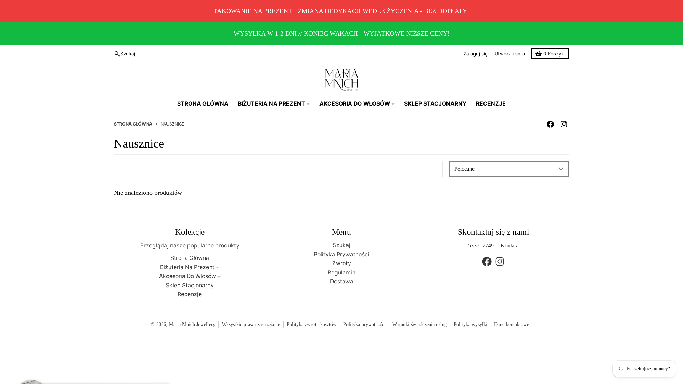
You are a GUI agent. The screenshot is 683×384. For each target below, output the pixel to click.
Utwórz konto (509, 54)
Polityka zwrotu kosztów (312, 324)
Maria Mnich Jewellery (192, 324)
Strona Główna (133, 124)
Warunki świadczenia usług (419, 324)
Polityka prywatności (364, 324)
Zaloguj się (476, 54)
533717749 (481, 245)
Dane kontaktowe (511, 324)
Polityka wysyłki (470, 324)
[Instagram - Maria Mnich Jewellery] (564, 124)
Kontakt (510, 245)
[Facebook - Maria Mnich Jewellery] (550, 124)
